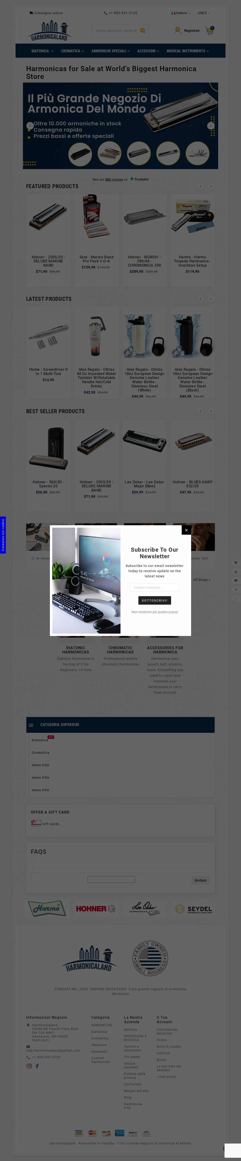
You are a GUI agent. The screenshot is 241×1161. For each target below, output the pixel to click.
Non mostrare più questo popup (155, 612)
